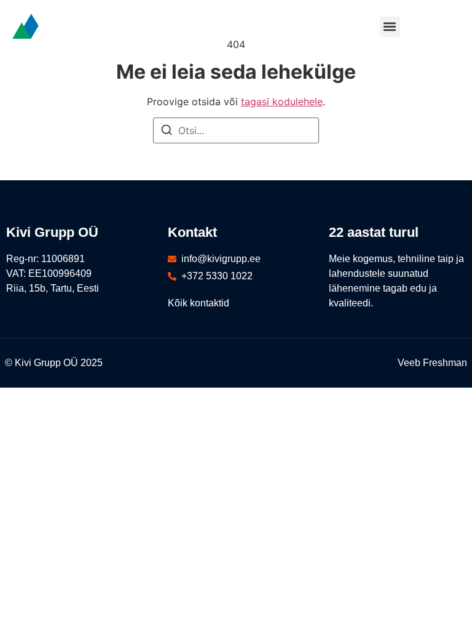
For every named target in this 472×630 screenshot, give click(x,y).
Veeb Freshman (432, 362)
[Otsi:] (236, 130)
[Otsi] (167, 132)
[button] (390, 27)
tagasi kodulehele (282, 101)
